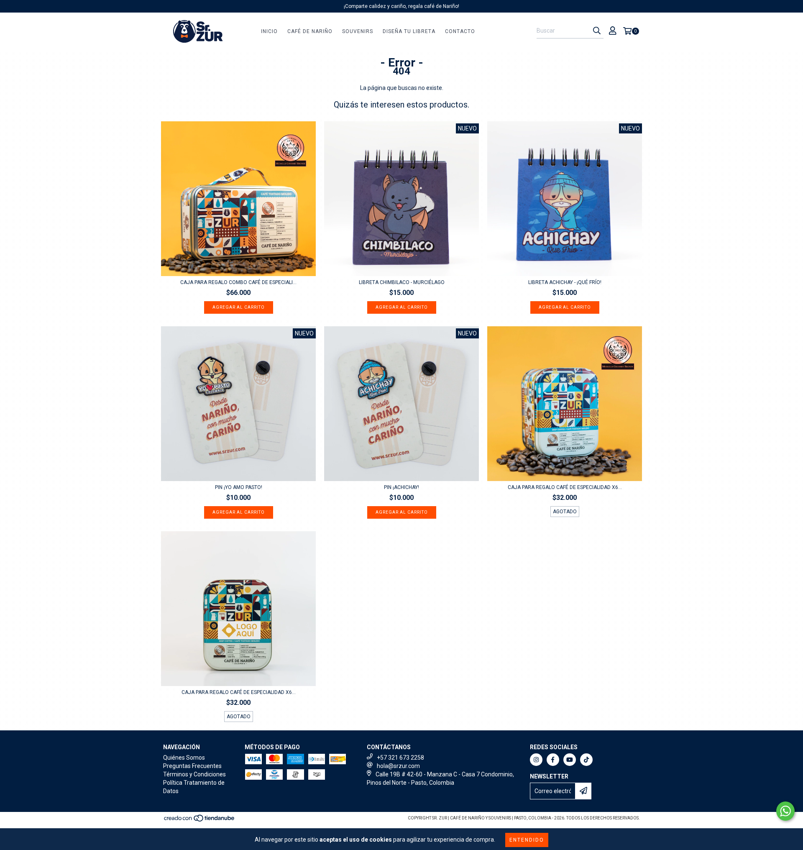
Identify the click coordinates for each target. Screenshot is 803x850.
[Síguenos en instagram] (536, 759)
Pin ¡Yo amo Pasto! (238, 487)
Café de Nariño (309, 31)
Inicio (269, 31)
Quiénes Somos (184, 757)
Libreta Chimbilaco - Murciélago (402, 282)
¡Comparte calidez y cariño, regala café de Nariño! (401, 6)
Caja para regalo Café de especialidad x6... (565, 487)
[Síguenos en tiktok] (586, 759)
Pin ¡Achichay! (401, 487)
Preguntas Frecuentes (192, 766)
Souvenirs (357, 31)
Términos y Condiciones (194, 774)
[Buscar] (597, 30)
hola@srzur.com (398, 766)
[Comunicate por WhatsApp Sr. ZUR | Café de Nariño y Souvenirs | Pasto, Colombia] (785, 811)
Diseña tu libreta (409, 31)
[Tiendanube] (199, 820)
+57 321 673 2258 (400, 757)
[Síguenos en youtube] (569, 759)
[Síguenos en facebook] (553, 759)
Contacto (460, 31)
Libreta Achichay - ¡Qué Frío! (564, 282)
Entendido (526, 840)
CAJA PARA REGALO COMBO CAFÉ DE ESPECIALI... (238, 282)
